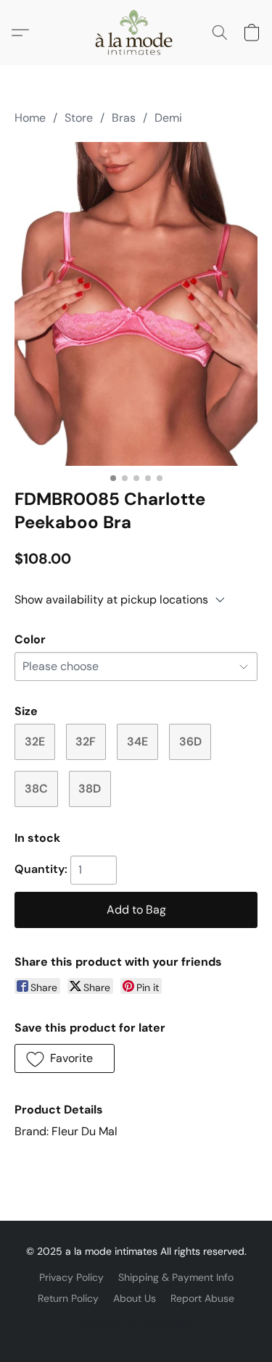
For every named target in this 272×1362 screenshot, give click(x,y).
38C (36, 788)
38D (89, 788)
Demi (168, 117)
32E (35, 741)
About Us (134, 1298)
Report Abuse (202, 1298)
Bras (124, 117)
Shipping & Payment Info (176, 1277)
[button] (136, 32)
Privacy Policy (71, 1277)
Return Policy (68, 1298)
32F (85, 741)
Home (30, 117)
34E (137, 741)
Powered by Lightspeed (136, 1322)
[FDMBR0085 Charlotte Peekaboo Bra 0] (136, 304)
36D (190, 741)
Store (79, 117)
